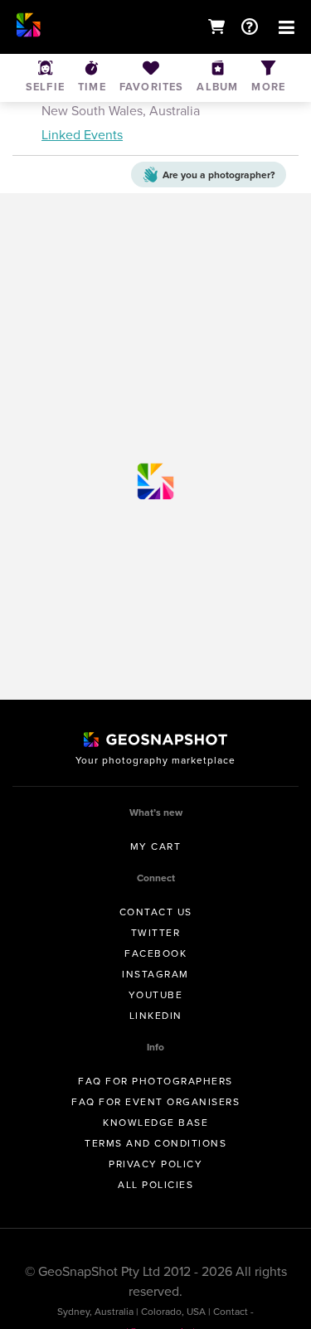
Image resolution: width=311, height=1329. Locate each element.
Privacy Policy (155, 1164)
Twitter (156, 932)
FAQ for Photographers (155, 1081)
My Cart (156, 846)
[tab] (155, 105)
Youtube (156, 994)
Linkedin (155, 1015)
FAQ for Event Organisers (155, 1101)
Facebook (155, 953)
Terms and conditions (155, 1143)
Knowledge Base (155, 1122)
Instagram (155, 974)
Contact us (155, 912)
